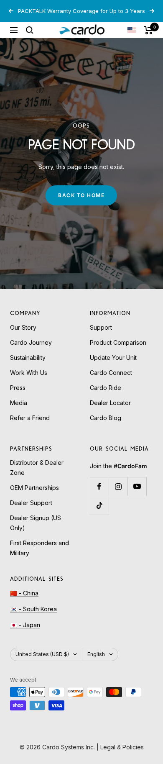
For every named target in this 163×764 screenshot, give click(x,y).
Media (18, 402)
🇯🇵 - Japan (25, 624)
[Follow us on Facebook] (99, 486)
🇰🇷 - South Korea (33, 609)
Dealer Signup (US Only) (35, 522)
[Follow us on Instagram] (118, 486)
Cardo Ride (105, 387)
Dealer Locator (110, 402)
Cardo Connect (111, 372)
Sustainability (28, 357)
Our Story (23, 327)
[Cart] (148, 30)
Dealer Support (31, 502)
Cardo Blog (105, 417)
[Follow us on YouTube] (136, 486)
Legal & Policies (122, 747)
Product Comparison (118, 342)
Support (101, 327)
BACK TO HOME (81, 195)
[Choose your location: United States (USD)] (131, 30)
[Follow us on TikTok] (99, 505)
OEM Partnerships (34, 487)
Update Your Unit (113, 357)
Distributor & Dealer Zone (37, 467)
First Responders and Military (39, 547)
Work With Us (28, 372)
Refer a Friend (30, 417)
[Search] (29, 30)
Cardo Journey (31, 342)
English (96, 654)
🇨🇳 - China (24, 593)
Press (17, 387)
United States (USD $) (42, 654)
